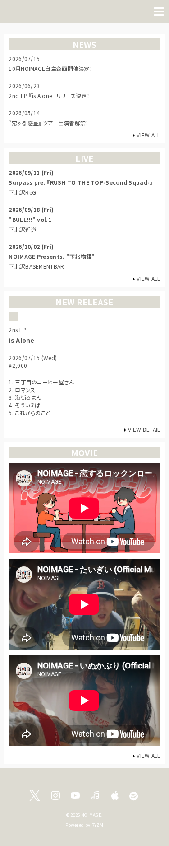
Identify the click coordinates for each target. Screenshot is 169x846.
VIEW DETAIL (144, 429)
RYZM (97, 825)
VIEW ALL (148, 135)
